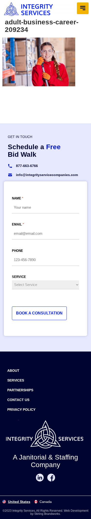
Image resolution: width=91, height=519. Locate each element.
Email (18, 224)
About (13, 370)
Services (15, 380)
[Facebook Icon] (51, 477)
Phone (17, 251)
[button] (82, 8)
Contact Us (18, 400)
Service (19, 277)
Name (17, 198)
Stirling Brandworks (47, 514)
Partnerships (20, 390)
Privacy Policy (21, 409)
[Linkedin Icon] (40, 477)
